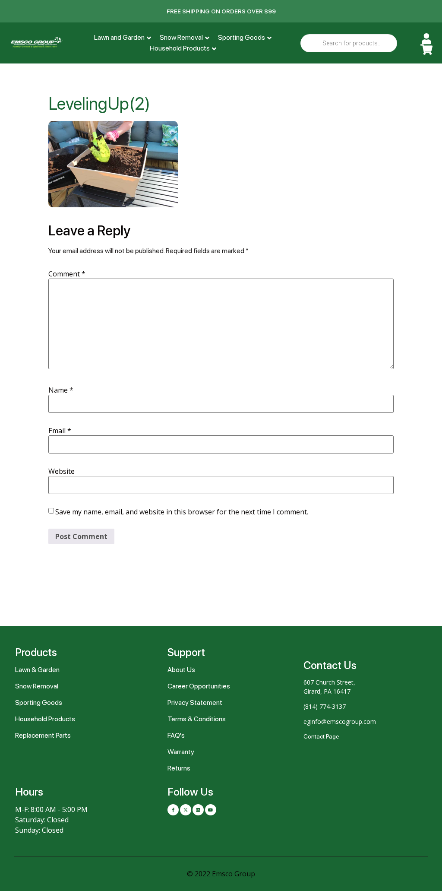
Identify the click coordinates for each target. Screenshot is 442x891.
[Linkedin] (198, 809)
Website (61, 471)
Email (59, 430)
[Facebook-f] (173, 809)
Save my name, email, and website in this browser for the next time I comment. (181, 511)
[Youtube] (210, 809)
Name (60, 390)
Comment (66, 273)
